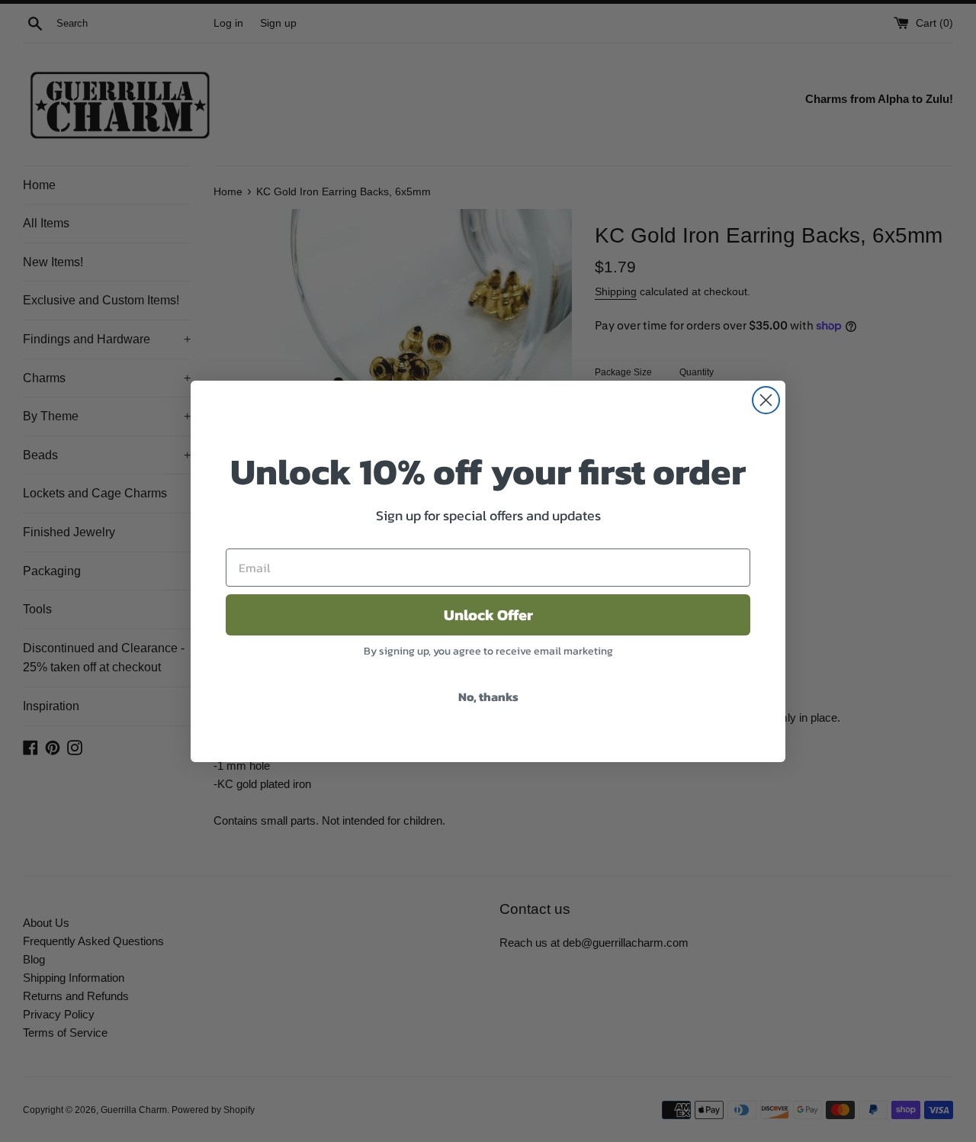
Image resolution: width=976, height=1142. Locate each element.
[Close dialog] (766, 400)
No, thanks (488, 696)
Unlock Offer (488, 614)
